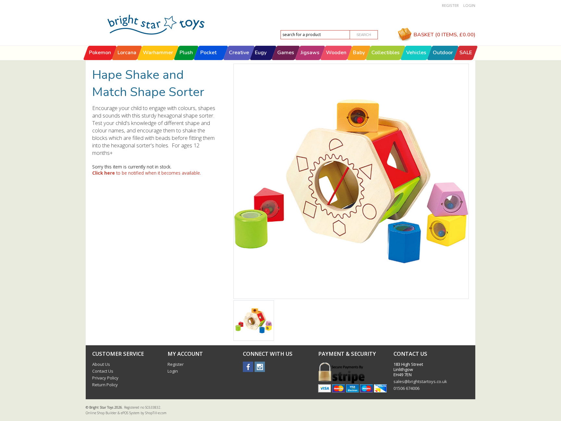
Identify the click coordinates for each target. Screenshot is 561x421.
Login (469, 5)
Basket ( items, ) (444, 34)
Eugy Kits (261, 59)
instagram (260, 367)
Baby (359, 52)
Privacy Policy (105, 378)
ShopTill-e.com (156, 413)
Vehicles (416, 52)
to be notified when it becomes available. (146, 173)
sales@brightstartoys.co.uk (420, 381)
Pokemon (100, 52)
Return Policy (105, 385)
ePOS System (130, 413)
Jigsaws (310, 52)
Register (450, 5)
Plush (186, 52)
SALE (465, 52)
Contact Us (102, 371)
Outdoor (443, 52)
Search (363, 35)
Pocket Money (208, 59)
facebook (248, 367)
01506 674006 (406, 388)
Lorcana (127, 52)
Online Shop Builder (101, 413)
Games (285, 52)
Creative (239, 52)
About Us (101, 364)
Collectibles (385, 52)
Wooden (336, 52)
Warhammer (158, 52)
